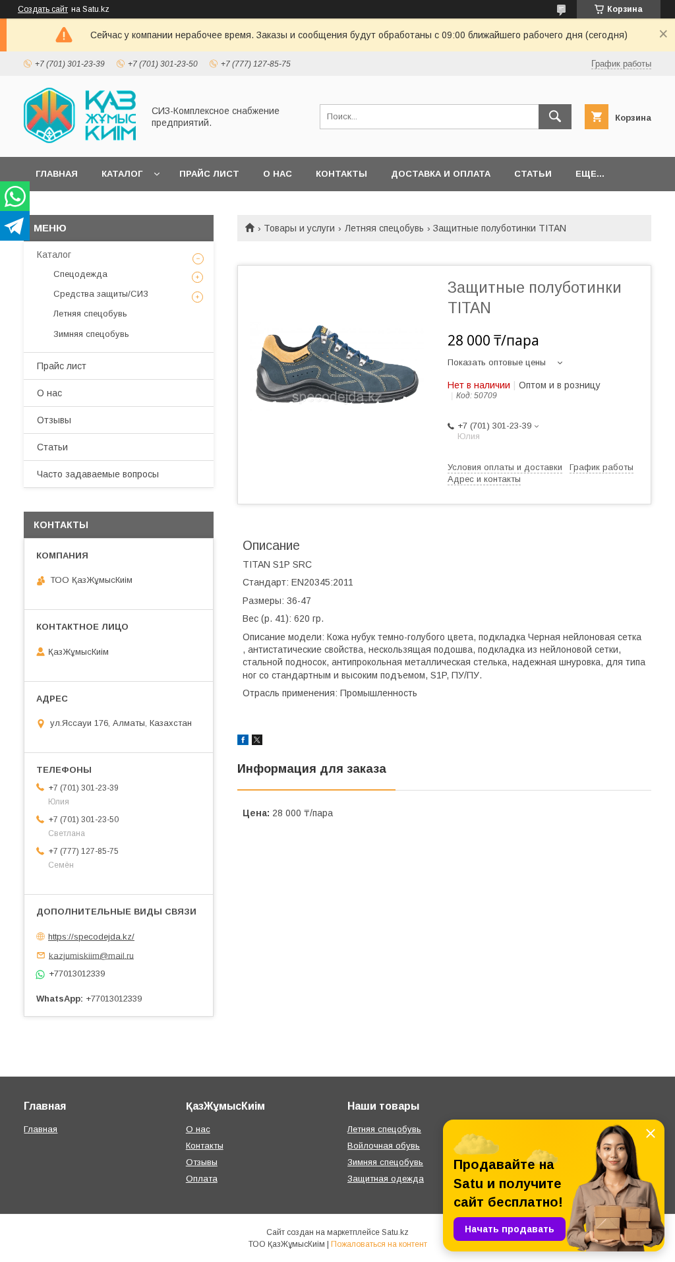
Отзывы (54, 420)
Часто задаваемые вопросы (98, 474)
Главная (57, 174)
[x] (257, 741)
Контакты (341, 174)
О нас (277, 174)
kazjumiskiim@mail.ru (91, 955)
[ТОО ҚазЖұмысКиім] (80, 140)
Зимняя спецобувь (91, 334)
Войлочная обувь (383, 1146)
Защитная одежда (385, 1179)
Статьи (533, 174)
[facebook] (243, 741)
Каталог (122, 174)
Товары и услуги (299, 228)
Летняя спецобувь (384, 228)
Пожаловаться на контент (379, 1244)
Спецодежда (80, 274)
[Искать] (555, 116)
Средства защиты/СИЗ (100, 294)
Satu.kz (395, 1232)
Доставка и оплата (440, 174)
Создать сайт (43, 9)
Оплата (202, 1179)
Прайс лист (209, 174)
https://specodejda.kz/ (91, 937)
